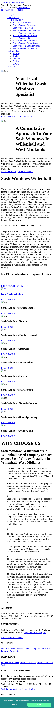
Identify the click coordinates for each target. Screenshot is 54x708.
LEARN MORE (25, 171)
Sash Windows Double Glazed (27, 30)
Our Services (13, 662)
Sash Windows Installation (25, 35)
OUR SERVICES (15, 20)
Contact (32, 662)
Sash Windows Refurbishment (26, 43)
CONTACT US (8, 171)
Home (4, 662)
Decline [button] (14, 704)
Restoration (15, 651)
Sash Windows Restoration (25, 40)
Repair (36, 648)
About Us (24, 662)
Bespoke (5, 651)
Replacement (26, 648)
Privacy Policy (28, 689)
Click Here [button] (45, 700)
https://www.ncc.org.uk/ (35, 632)
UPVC (16, 64)
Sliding (16, 61)
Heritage (16, 53)
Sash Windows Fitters (22, 38)
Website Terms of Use (11, 689)
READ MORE (8, 116)
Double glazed (46, 648)
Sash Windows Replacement (26, 25)
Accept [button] (39, 704)
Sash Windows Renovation (25, 48)
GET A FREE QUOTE (12, 10)
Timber (16, 56)
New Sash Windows (22, 22)
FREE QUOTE (8, 286)
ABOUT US (13, 17)
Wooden (16, 58)
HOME (10, 15)
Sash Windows (12, 2)
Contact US (22, 286)
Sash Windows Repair (23, 28)
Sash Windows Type (16, 51)
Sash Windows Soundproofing (26, 46)
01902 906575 (23, 7)
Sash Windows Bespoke (24, 33)
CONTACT (12, 66)
